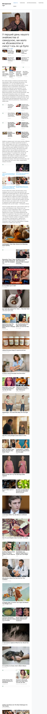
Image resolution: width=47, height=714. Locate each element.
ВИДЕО (14, 6)
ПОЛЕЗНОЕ (22, 2)
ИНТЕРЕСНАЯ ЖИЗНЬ (31, 2)
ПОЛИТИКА (41, 2)
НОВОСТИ (15, 2)
